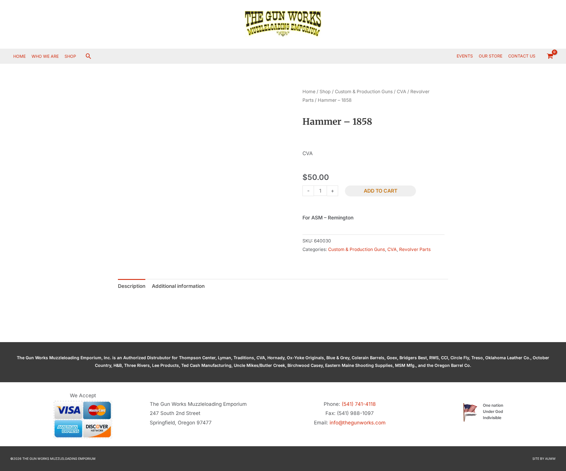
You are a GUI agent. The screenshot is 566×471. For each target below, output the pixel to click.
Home (308, 91)
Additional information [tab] (178, 286)
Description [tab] (131, 286)
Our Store (490, 55)
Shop (325, 91)
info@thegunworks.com (358, 423)
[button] (88, 56)
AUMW (550, 459)
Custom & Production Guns (364, 91)
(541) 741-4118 (359, 404)
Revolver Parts (415, 249)
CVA (401, 91)
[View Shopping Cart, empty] (550, 56)
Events (465, 55)
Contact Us (521, 55)
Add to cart (380, 191)
